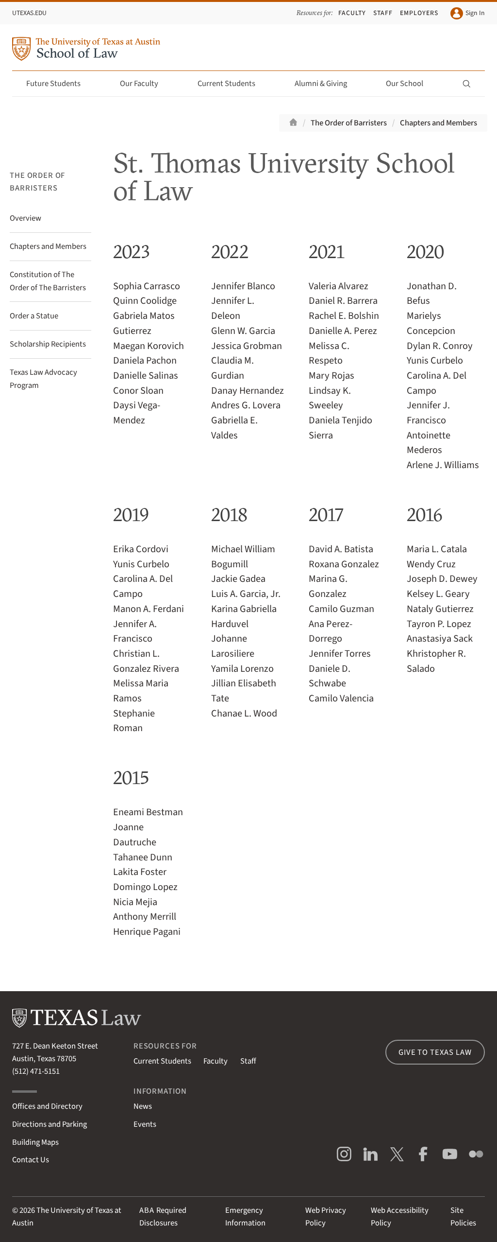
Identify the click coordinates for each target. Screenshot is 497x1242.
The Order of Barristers (349, 123)
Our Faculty (139, 83)
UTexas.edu (29, 12)
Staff (383, 12)
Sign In (474, 12)
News (142, 1106)
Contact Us (30, 1160)
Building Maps (35, 1142)
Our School (404, 83)
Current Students (226, 83)
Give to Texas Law (434, 1052)
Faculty (352, 12)
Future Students (53, 83)
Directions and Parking (49, 1124)
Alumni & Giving (321, 83)
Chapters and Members (438, 123)
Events (144, 1124)
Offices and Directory (47, 1106)
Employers (419, 12)
